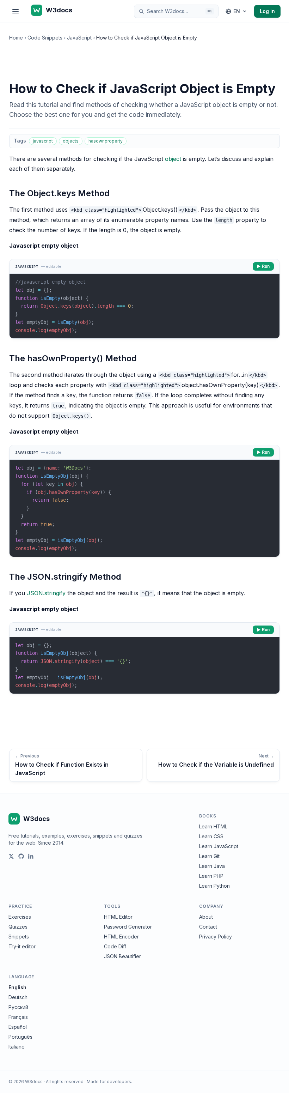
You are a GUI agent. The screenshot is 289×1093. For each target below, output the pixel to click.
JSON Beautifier (122, 956)
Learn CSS (211, 836)
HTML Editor (118, 917)
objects (71, 141)
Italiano (16, 1047)
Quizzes (17, 927)
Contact (208, 927)
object (173, 158)
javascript (43, 141)
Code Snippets (44, 38)
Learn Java (212, 866)
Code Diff (115, 946)
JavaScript (79, 38)
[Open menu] (15, 11)
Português (20, 1037)
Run (266, 266)
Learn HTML (213, 826)
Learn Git (209, 856)
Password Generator (128, 927)
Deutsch (17, 997)
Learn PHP (211, 876)
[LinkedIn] (31, 856)
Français (18, 1017)
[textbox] (144, 306)
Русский (18, 1007)
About (206, 917)
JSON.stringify (46, 593)
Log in (267, 11)
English (17, 987)
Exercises (19, 917)
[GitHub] (21, 856)
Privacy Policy (215, 937)
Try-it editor (22, 946)
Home (16, 38)
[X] (11, 856)
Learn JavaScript (218, 846)
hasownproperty (105, 141)
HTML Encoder (121, 937)
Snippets (18, 937)
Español (17, 1027)
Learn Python (214, 886)
